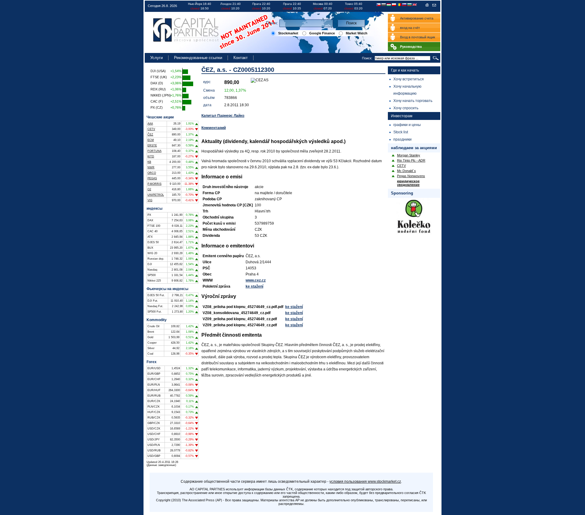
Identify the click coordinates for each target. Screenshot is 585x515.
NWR (150, 167)
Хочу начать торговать (412, 101)
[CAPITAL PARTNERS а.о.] (427, 6)
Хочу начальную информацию (407, 90)
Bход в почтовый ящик (417, 37)
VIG (149, 200)
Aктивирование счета (416, 18)
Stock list (400, 132)
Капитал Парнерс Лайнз (222, 116)
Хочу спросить (405, 108)
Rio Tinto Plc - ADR (411, 160)
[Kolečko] (414, 234)
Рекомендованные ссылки (198, 57)
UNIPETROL (155, 194)
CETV (151, 129)
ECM (150, 140)
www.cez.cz (256, 280)
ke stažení (254, 286)
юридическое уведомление (408, 183)
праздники (402, 139)
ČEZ (150, 134)
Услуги (156, 57)
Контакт (240, 57)
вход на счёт (410, 28)
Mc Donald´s (406, 171)
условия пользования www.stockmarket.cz (365, 481)
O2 (149, 189)
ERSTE (152, 145)
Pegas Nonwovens (411, 176)
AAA (150, 123)
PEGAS (152, 178)
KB (149, 161)
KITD (150, 156)
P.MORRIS (154, 183)
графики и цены (407, 125)
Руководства (411, 46)
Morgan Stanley (408, 155)
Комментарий (213, 128)
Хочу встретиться (408, 79)
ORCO (151, 172)
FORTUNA (154, 150)
